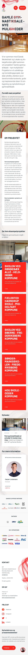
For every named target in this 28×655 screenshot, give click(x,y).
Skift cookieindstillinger (8, 597)
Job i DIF (4, 594)
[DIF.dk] (3, 7)
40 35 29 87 (7, 486)
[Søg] (16, 8)
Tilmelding (6, 648)
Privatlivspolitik (6, 581)
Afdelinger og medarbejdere (10, 596)
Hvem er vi (5, 592)
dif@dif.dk (5, 575)
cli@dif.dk (7, 488)
